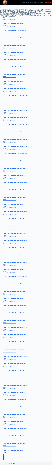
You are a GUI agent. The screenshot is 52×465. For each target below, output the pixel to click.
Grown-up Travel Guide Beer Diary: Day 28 (15, 219)
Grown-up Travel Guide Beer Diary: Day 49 (15, 378)
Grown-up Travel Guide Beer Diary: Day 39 (15, 320)
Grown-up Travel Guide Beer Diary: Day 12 (15, 96)
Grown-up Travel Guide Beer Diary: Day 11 (15, 103)
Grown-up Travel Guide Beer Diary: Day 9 (14, 88)
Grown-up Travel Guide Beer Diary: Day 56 (15, 436)
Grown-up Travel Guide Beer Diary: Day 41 (15, 327)
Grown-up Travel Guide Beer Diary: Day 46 (15, 371)
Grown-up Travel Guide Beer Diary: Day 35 (15, 291)
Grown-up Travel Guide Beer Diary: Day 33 (15, 277)
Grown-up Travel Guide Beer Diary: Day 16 (15, 139)
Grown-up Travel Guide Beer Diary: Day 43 (15, 334)
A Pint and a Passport (13, 2)
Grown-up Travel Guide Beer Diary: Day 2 (14, 23)
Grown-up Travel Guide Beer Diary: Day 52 (15, 414)
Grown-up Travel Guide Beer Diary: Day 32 (15, 262)
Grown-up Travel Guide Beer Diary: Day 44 (15, 356)
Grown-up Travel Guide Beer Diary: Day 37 (15, 306)
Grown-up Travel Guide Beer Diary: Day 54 (15, 429)
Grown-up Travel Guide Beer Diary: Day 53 (15, 407)
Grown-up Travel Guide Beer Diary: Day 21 (15, 161)
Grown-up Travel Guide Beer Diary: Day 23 (15, 175)
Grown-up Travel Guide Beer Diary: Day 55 (15, 421)
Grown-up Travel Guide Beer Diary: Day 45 (15, 349)
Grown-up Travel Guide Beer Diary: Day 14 (15, 110)
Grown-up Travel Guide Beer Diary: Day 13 (15, 117)
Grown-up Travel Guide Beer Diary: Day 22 (15, 182)
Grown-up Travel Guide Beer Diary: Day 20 (15, 168)
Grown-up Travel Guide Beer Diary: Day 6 (15, 52)
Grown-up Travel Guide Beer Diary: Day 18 (15, 154)
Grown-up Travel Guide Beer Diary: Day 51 (15, 392)
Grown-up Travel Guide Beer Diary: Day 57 (15, 450)
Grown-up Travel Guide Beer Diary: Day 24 (15, 197)
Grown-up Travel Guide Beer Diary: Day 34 (15, 269)
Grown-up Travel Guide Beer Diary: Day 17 (15, 132)
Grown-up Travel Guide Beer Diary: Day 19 (15, 146)
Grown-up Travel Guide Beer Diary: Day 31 (15, 255)
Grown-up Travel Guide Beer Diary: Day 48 (15, 385)
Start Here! (23, 2)
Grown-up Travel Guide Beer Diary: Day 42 (15, 342)
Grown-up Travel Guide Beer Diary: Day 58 (15, 443)
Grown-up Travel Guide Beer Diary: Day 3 (14, 45)
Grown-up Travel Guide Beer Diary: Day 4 (15, 38)
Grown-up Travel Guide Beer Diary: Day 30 (15, 240)
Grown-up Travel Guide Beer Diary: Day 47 (15, 363)
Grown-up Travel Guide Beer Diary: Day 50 (15, 400)
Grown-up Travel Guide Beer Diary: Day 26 (15, 211)
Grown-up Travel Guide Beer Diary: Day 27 (15, 204)
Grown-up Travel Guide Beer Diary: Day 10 (15, 81)
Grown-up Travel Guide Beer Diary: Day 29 (15, 226)
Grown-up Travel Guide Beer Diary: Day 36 (15, 284)
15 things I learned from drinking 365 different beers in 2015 (34, 2)
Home (20, 2)
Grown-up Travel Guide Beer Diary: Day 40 (15, 313)
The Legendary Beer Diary (47, 2)
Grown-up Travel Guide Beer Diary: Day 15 (15, 125)
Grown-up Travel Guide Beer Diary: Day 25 (15, 190)
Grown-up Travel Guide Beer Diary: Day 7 (14, 74)
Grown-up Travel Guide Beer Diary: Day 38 (15, 298)
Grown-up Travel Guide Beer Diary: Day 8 (15, 67)
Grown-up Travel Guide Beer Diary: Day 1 (14, 31)
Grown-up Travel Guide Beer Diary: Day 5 (14, 59)
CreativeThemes (16, 463)
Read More (4, 25)
